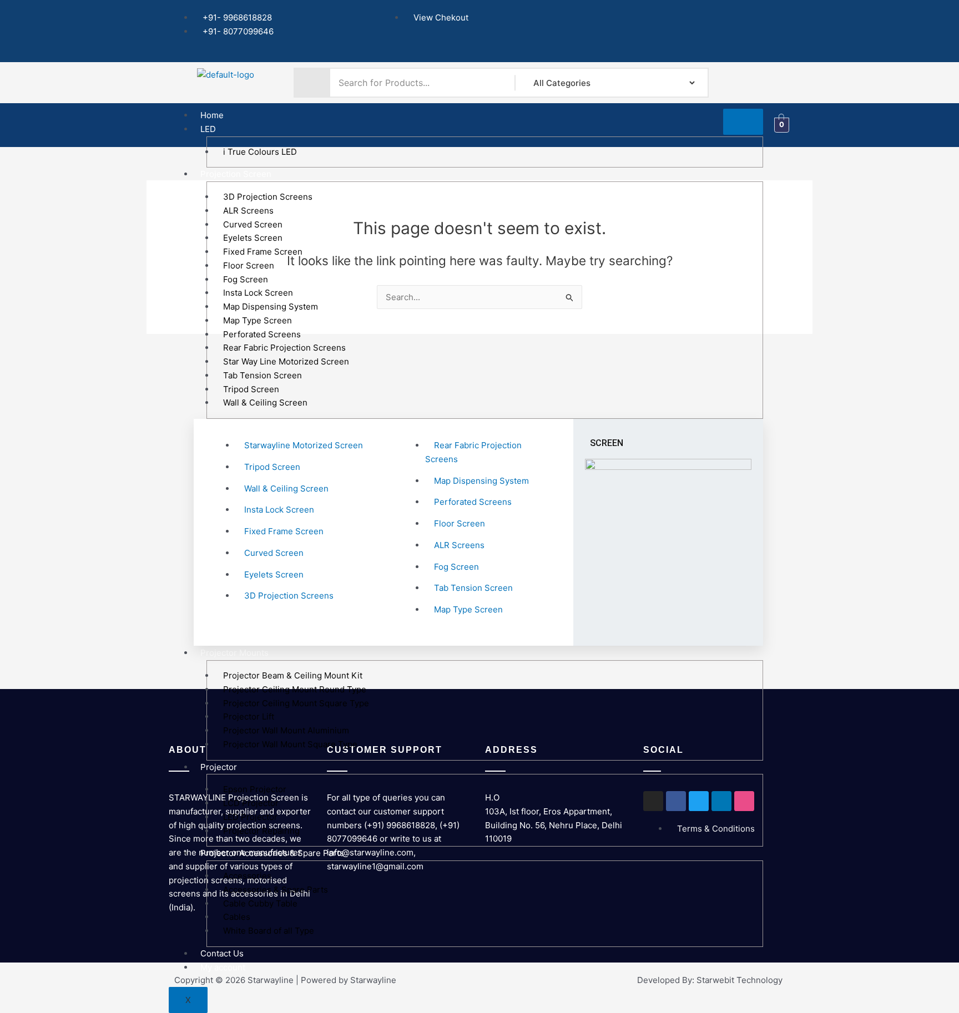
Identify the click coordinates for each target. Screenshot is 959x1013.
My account (222, 967)
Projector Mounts (234, 652)
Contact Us (222, 953)
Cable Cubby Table (260, 903)
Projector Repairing (261, 830)
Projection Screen (235, 174)
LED (208, 129)
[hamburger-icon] (743, 122)
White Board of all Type (268, 930)
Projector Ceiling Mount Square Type (296, 703)
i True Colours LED (260, 151)
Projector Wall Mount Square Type (290, 744)
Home (212, 115)
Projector (218, 767)
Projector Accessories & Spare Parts (272, 853)
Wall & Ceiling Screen (265, 402)
